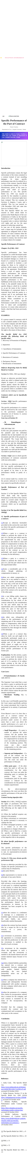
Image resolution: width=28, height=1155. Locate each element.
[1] (24, 374)
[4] (6, 512)
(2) (2, 533)
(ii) (2, 617)
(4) (2, 634)
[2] (10, 401)
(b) (2, 577)
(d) (2, 925)
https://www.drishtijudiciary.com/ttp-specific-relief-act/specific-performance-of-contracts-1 (13, 1120)
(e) (2, 936)
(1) (2, 523)
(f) (2, 948)
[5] (20, 802)
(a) (2, 569)
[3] (10, 456)
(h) (2, 992)
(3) (2, 558)
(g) (2, 980)
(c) (2, 913)
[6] (12, 860)
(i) (2, 596)
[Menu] (3, 116)
